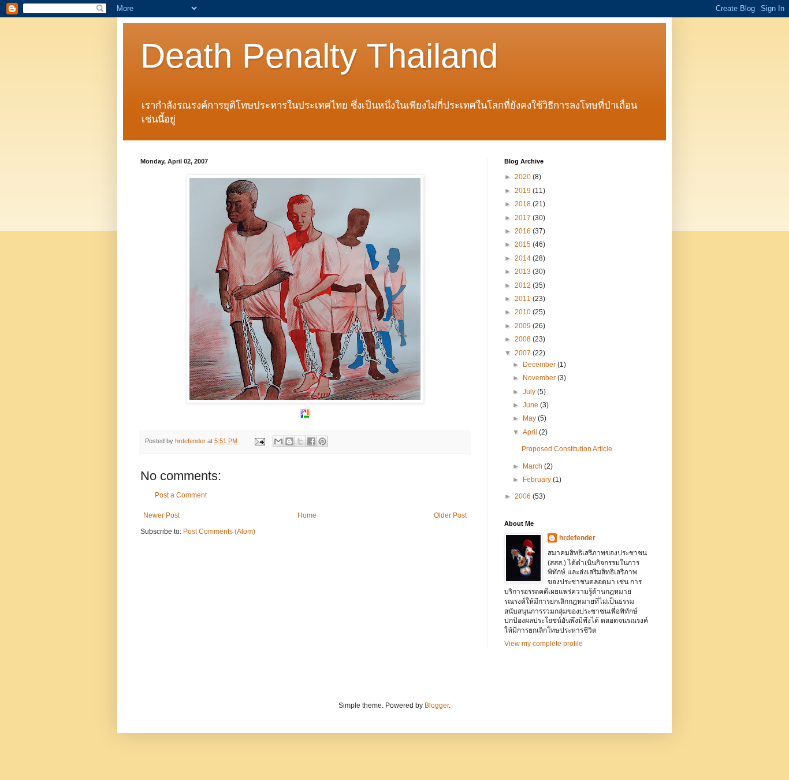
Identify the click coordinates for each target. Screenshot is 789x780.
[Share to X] (300, 441)
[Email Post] (259, 440)
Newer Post (161, 515)
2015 (524, 244)
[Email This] (278, 441)
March (533, 466)
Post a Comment (181, 495)
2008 (524, 339)
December (540, 365)
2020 (524, 177)
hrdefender (577, 538)
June (531, 405)
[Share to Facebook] (311, 441)
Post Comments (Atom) (219, 532)
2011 (524, 299)
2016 (524, 231)
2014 (524, 258)
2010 (524, 312)
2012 (524, 285)
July (530, 392)
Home (307, 515)
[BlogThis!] (289, 441)
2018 (524, 204)
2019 (524, 191)
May (530, 418)
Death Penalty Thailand (319, 55)
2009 (524, 326)
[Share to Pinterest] (322, 441)
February (538, 480)
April (531, 432)
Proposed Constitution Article (567, 449)
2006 (524, 496)
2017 (524, 218)
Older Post (450, 515)
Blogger (437, 705)
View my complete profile (543, 644)
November (540, 378)
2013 (524, 272)
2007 (524, 353)
